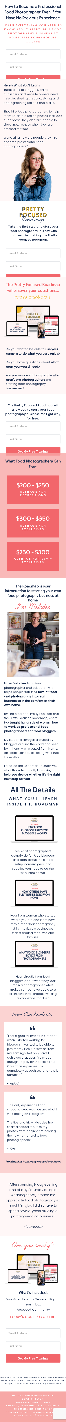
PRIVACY (11, 1406)
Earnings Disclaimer (47, 1412)
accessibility (50, 1406)
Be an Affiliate (24, 1415)
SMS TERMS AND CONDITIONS (32, 1409)
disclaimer (28, 1406)
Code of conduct (18, 1412)
